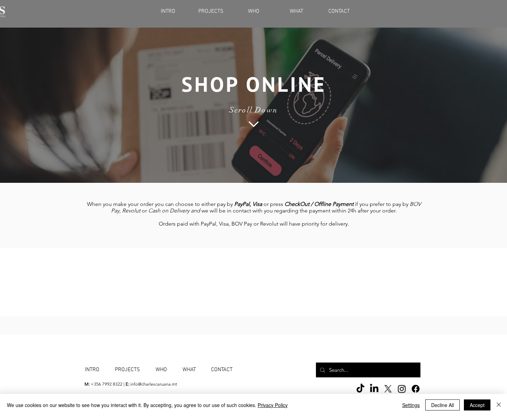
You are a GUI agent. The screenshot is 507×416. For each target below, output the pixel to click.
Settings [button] (411, 405)
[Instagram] (402, 389)
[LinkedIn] (374, 389)
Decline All (442, 405)
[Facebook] (415, 389)
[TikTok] (360, 389)
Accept (477, 405)
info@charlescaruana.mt (153, 384)
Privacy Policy (273, 405)
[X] (388, 389)
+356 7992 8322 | (105, 384)
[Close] (499, 404)
